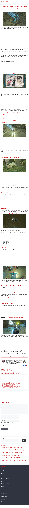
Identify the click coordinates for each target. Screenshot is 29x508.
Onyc (4, 118)
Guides (2, 473)
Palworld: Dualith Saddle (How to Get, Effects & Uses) (11, 449)
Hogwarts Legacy (4, 494)
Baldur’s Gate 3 (3, 502)
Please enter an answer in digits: (7, 422)
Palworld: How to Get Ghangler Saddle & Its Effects (11, 457)
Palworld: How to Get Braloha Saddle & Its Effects (11, 458)
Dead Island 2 (3, 499)
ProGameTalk (4, 2)
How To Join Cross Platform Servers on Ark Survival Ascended (11, 383)
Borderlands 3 (3, 480)
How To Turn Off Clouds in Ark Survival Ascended (9, 378)
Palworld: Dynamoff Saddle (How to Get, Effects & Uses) (12, 447)
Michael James (9, 359)
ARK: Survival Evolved (6, 369)
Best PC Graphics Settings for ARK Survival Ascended (10, 382)
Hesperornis (5, 115)
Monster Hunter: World (5, 483)
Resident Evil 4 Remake (5, 498)
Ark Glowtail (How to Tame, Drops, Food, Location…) (11, 373)
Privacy (2, 470)
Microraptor (5, 117)
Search (2, 438)
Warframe (3, 488)
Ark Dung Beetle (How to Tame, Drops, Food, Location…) (12, 372)
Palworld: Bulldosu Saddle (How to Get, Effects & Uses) (12, 452)
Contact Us (3, 471)
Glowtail (4, 114)
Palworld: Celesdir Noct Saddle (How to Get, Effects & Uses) (13, 450)
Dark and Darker (4, 493)
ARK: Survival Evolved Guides (7, 370)
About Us (2, 468)
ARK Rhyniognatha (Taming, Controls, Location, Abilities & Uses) (11, 386)
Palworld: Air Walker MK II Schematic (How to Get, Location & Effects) (14, 462)
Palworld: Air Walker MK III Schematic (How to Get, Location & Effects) (14, 460)
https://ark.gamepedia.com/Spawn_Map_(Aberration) (15, 317)
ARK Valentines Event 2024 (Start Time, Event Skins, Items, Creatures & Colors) (13, 387)
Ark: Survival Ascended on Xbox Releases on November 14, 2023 (11, 384)
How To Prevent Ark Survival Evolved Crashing (9, 377)
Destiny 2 (2, 481)
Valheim (2, 486)
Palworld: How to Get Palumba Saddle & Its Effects (11, 455)
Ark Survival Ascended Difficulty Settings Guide (9, 385)
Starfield (2, 501)
